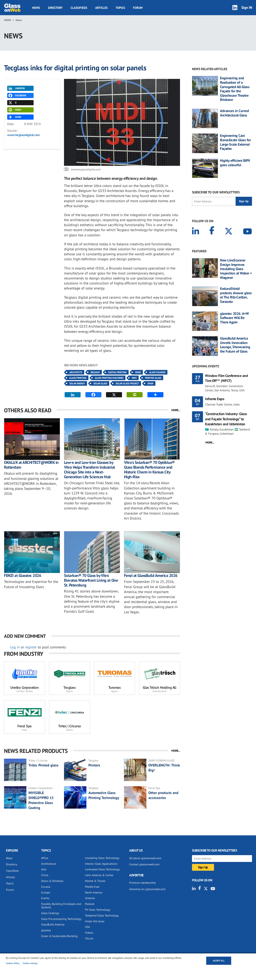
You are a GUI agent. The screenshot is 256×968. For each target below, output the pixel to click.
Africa (44, 858)
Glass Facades (157, 372)
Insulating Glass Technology (102, 858)
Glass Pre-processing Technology (61, 919)
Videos (89, 932)
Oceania (90, 898)
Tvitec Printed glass (43, 765)
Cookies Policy (12, 963)
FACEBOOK (20, 95)
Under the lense (94, 921)
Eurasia (45, 886)
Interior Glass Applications (101, 864)
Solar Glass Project (127, 383)
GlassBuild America (52, 924)
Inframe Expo (214, 399)
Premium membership (142, 883)
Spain (150, 383)
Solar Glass (100, 383)
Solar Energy (77, 383)
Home (7, 20)
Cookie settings (30, 963)
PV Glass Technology (97, 909)
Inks (134, 377)
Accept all (219, 960)
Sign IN (246, 7)
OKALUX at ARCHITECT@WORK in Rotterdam (31, 465)
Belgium (95, 372)
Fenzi (138, 372)
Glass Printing (77, 377)
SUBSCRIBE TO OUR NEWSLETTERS (216, 192)
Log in (15, 647)
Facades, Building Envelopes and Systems (61, 905)
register (31, 647)
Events (45, 898)
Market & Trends (95, 881)
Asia (43, 869)
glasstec (46, 930)
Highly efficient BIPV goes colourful (235, 162)
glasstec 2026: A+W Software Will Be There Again (234, 317)
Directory (55, 8)
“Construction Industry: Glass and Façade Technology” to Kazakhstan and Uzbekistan (226, 418)
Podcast (89, 904)
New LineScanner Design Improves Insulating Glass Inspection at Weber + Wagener (236, 269)
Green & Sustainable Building (59, 936)
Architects (75, 372)
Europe (45, 892)
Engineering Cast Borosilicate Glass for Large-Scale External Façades (235, 142)
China (44, 875)
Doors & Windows (52, 881)
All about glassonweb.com (145, 858)
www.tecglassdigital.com (23, 135)
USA (87, 927)
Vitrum (89, 938)
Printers (94, 765)
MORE (18, 116)
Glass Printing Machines (109, 377)
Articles (101, 8)
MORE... (175, 410)
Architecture (48, 864)
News (36, 8)
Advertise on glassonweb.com (147, 889)
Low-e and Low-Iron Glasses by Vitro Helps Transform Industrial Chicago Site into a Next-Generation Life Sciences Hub (89, 469)
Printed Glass (153, 377)
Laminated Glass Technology (102, 869)
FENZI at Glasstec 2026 (22, 575)
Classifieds (79, 8)
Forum (138, 8)
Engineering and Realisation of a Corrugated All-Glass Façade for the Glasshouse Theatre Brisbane (234, 89)
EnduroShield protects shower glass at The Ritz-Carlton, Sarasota (236, 295)
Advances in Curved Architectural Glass (234, 113)
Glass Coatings (50, 913)
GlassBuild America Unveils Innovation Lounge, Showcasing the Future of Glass (235, 344)
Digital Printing (117, 372)
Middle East (92, 886)
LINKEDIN (20, 88)
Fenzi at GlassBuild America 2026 (150, 575)
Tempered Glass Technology (102, 915)
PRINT (18, 109)
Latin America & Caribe (99, 875)
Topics (120, 8)
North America (93, 892)
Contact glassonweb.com (144, 864)
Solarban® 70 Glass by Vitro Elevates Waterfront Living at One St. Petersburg (91, 580)
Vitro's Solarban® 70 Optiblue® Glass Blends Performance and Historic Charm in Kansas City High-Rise (149, 469)
